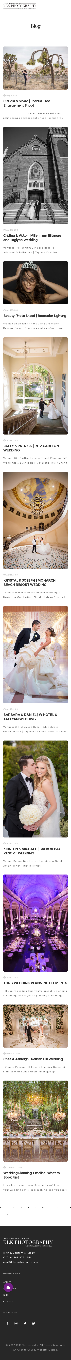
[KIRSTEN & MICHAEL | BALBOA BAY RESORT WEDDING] (35, 789)
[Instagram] (16, 1323)
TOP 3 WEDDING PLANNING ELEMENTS (35, 983)
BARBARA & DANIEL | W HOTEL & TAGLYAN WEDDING (30, 717)
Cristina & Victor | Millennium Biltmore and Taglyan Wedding (32, 237)
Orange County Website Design (37, 1349)
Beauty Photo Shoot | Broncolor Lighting (34, 316)
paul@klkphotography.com (20, 1262)
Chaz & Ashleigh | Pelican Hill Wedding (33, 1059)
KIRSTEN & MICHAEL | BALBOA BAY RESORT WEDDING (31, 851)
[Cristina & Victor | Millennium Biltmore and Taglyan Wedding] (35, 175)
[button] (8, 1287)
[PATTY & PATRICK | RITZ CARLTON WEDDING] (35, 386)
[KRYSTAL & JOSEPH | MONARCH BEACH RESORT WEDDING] (35, 520)
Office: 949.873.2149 (17, 1257)
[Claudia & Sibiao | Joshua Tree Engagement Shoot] (35, 68)
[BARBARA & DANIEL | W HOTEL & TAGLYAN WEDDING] (35, 654)
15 (7, 1214)
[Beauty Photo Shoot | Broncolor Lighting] (35, 282)
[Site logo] (19, 6)
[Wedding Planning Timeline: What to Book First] (35, 1121)
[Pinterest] (25, 1323)
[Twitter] (34, 1323)
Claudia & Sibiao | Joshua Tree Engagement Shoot (26, 103)
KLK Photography (27, 1345)
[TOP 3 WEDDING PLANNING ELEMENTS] (35, 923)
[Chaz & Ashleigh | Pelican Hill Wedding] (35, 1026)
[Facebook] (7, 1323)
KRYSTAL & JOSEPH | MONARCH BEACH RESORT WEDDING (29, 582)
